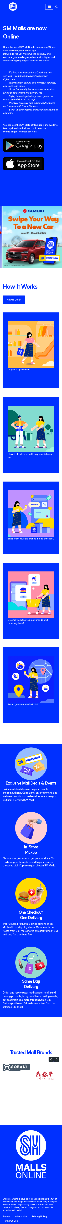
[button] (51, 1059)
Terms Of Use (10, 1220)
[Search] (56, 6)
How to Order (13, 299)
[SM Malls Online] (13, 6)
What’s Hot (21, 1216)
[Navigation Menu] (49, 7)
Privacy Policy (39, 1216)
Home (6, 1216)
